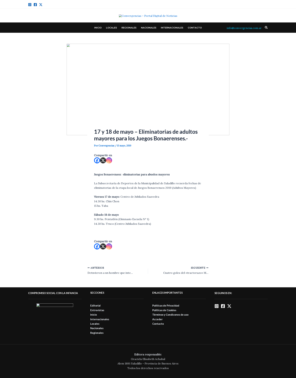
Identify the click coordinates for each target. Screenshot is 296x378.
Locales (111, 27)
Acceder (157, 319)
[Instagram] (30, 4)
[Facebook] (35, 4)
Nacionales (148, 27)
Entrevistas (97, 310)
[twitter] (40, 4)
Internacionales (172, 27)
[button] (266, 27)
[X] (103, 160)
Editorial (95, 305)
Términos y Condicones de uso (170, 314)
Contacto (195, 27)
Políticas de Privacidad (165, 305)
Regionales (129, 27)
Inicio (98, 27)
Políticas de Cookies (164, 310)
